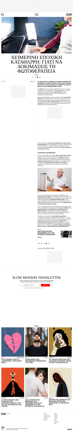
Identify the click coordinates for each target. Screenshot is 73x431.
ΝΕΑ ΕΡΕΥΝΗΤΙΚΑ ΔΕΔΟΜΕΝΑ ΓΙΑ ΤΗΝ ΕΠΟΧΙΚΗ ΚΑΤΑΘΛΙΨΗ (46, 233)
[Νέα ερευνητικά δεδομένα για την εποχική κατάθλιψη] (66, 234)
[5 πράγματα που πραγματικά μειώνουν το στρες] (36, 342)
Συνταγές (55, 417)
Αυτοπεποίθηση (3, 397)
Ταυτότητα (45, 414)
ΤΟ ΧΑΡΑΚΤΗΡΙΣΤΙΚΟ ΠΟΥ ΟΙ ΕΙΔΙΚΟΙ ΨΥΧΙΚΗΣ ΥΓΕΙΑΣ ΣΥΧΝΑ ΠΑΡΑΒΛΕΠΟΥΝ (60, 361)
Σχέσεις (2, 357)
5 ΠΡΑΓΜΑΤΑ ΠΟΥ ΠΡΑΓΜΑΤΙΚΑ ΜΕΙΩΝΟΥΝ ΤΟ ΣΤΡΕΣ (35, 361)
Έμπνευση (56, 421)
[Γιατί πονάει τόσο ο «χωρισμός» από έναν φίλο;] (12, 342)
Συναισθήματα (51, 397)
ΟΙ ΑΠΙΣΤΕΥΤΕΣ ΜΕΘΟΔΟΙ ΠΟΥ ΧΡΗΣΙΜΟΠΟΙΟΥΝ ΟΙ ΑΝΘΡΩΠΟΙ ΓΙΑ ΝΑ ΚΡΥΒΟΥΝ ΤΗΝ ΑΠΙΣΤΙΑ (34, 403)
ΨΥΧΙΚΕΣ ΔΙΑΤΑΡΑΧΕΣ (46, 248)
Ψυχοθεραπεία (51, 357)
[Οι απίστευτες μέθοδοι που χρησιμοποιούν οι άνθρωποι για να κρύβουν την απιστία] (36, 382)
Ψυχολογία (36, 74)
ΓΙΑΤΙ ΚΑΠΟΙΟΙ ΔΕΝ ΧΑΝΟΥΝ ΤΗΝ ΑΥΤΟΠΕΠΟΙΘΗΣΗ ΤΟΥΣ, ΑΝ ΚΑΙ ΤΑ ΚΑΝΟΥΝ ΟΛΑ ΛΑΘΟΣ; (11, 403)
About (45, 413)
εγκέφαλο (61, 156)
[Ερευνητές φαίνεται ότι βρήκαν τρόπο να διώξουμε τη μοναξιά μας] (60, 382)
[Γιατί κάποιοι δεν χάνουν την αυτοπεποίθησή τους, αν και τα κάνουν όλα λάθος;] (12, 382)
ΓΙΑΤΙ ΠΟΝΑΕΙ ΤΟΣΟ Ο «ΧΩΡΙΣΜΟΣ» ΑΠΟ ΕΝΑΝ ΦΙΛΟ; (11, 361)
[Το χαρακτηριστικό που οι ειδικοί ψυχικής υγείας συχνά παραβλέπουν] (60, 342)
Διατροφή (55, 416)
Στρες (26, 357)
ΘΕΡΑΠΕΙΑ (52, 248)
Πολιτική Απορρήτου (47, 416)
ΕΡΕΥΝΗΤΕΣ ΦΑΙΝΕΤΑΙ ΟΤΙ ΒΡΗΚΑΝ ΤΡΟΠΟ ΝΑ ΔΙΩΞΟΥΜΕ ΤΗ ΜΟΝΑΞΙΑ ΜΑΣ (59, 402)
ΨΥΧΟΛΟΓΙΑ (40, 248)
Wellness (55, 415)
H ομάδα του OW (46, 415)
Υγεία (55, 413)
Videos (55, 423)
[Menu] (36, 14)
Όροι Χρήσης (46, 417)
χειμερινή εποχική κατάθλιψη (44, 196)
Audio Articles (56, 422)
